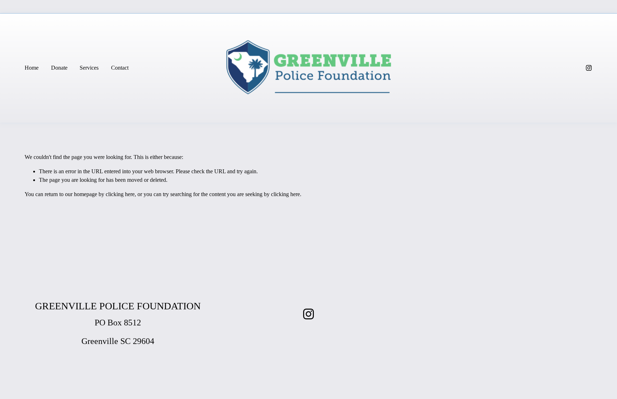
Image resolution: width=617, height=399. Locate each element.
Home (32, 68)
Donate (59, 68)
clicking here (120, 194)
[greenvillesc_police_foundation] (588, 67)
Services (89, 68)
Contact (120, 68)
